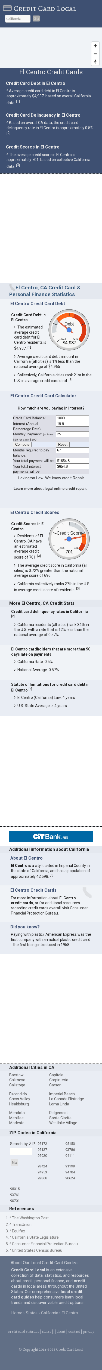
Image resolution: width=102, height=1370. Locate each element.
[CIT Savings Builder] (51, 840)
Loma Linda (59, 1104)
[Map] (51, 47)
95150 (70, 1144)
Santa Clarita (60, 1118)
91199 (70, 1166)
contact (74, 1331)
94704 (70, 1172)
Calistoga (17, 1085)
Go (36, 18)
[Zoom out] (95, 54)
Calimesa (17, 1080)
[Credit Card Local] (8, 8)
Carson (55, 1085)
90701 (15, 1201)
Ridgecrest (58, 1113)
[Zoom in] (95, 46)
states (46, 1331)
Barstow (16, 1075)
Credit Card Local (45, 8)
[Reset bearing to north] (95, 62)
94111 (70, 1156)
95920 (42, 1156)
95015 (15, 1189)
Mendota (17, 1113)
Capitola (56, 1075)
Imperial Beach (62, 1094)
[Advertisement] (51, 229)
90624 (70, 1178)
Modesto (16, 1123)
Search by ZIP (22, 1143)
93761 (15, 1195)
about (61, 1331)
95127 (42, 1150)
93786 (70, 1150)
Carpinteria (58, 1080)
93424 (42, 1166)
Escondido (18, 1094)
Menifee (16, 1118)
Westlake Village (63, 1123)
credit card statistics (23, 1331)
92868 (42, 1178)
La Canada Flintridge (66, 1099)
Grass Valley (19, 1099)
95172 (42, 1144)
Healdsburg (19, 1104)
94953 (42, 1172)
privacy (88, 1331)
